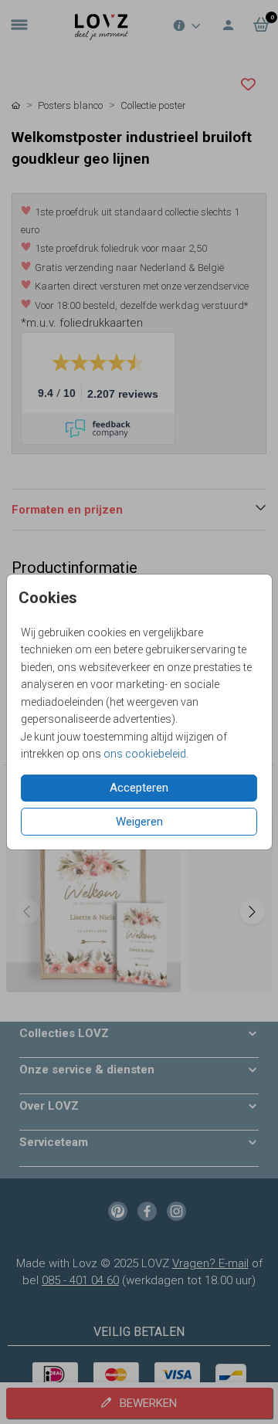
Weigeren (139, 822)
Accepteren (139, 788)
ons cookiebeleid (144, 754)
